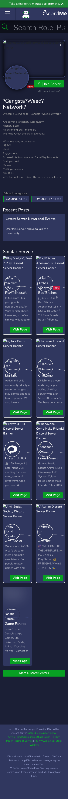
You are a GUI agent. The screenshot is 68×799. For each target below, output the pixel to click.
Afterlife (44, 540)
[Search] (5, 27)
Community (47, 199)
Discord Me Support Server (42, 733)
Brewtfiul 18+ (15, 458)
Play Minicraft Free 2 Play (15, 295)
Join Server (52, 84)
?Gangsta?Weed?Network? (23, 104)
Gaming (16, 199)
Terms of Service (24, 741)
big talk (11, 375)
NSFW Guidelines (44, 741)
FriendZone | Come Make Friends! (48, 464)
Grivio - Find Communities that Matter (29, 737)
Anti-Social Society (13, 543)
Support (34, 745)
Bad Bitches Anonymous (47, 295)
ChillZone (45, 375)
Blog (58, 741)
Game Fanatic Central (15, 626)
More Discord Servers (34, 673)
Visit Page (20, 329)
